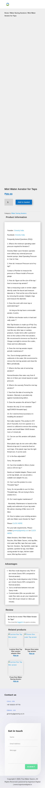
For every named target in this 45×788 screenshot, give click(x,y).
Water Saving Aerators (18, 13)
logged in (20, 622)
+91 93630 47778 (13, 705)
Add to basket (24, 202)
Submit (31, 767)
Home (6, 13)
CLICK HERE (17, 523)
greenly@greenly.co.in (21, 530)
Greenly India (19, 230)
